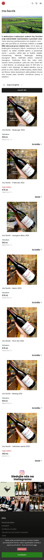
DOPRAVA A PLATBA (9, 529)
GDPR (4, 536)
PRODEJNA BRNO (8, 522)
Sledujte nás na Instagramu (22, 478)
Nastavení (22, 549)
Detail (37, 197)
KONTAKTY (5, 526)
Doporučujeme (13, 85)
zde (35, 545)
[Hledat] (32, 3)
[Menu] (40, 3)
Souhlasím (22, 555)
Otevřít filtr (22, 90)
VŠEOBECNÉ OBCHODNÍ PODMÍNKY (15, 532)
